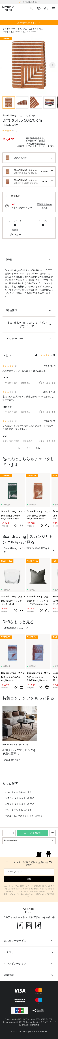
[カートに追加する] (21, 525)
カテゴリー (10, 952)
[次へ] (52, 65)
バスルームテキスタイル (31, 29)
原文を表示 (25, 383)
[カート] (46, 8)
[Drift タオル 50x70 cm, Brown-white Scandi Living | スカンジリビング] (29, 65)
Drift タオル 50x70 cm (26, 32)
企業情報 (9, 975)
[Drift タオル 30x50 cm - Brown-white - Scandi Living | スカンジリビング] (8, 182)
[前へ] (5, 65)
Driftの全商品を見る (13, 627)
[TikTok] (38, 925)
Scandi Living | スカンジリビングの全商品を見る (26, 550)
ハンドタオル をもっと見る (18, 810)
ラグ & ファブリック (10, 29)
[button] (9, 130)
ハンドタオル (8, 32)
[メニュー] (53, 8)
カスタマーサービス (15, 940)
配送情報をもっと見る (44, 206)
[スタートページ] (8, 8)
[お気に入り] (39, 8)
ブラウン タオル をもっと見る (19, 798)
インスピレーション (15, 963)
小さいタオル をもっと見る (18, 792)
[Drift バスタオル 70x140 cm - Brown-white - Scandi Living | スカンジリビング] (8, 171)
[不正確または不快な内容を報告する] (54, 382)
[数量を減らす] (4, 833)
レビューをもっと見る (29, 448)
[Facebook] (20, 925)
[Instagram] (29, 925)
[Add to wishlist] (15, 525)
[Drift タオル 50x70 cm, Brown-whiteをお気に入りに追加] (52, 833)
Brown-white (10, 840)
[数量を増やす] (13, 833)
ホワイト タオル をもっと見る (19, 804)
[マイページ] (31, 8)
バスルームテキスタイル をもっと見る (23, 815)
